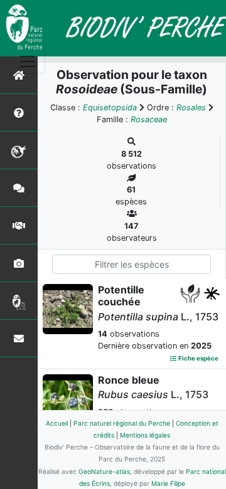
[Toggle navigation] (27, 61)
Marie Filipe (168, 483)
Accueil (57, 423)
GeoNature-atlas (104, 471)
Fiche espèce (197, 358)
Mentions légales (145, 435)
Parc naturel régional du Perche (121, 423)
